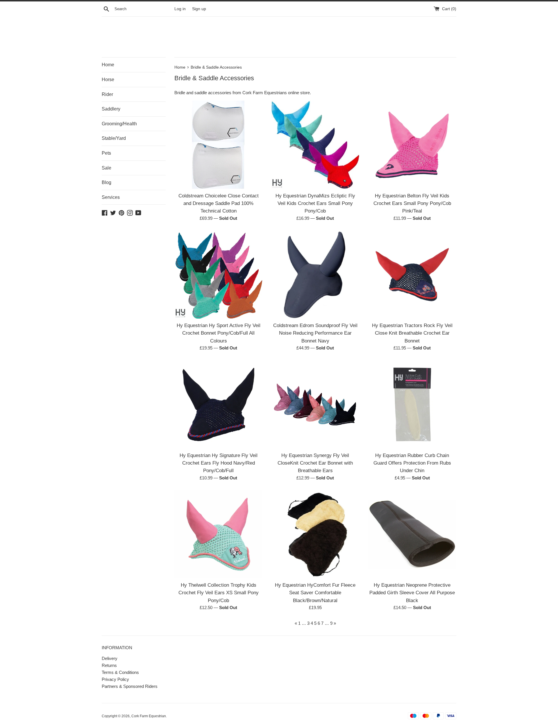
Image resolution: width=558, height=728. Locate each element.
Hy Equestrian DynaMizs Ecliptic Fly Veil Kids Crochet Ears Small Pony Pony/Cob (315, 203)
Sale (106, 167)
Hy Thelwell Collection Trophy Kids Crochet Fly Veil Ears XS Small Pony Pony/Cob (218, 592)
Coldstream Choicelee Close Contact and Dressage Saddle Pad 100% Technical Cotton (218, 203)
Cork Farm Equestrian (148, 716)
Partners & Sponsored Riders (130, 686)
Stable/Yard (114, 138)
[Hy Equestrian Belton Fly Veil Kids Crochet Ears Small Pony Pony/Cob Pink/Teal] (412, 145)
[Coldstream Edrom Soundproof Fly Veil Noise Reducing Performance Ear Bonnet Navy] (315, 275)
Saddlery (111, 108)
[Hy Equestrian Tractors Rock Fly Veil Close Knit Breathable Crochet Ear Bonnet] (412, 275)
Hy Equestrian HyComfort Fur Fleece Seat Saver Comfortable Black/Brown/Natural (315, 592)
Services (111, 197)
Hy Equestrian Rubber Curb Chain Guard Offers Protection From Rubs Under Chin (412, 463)
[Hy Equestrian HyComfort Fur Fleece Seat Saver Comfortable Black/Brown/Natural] (315, 534)
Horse (108, 79)
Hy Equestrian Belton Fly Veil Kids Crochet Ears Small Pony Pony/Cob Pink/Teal (412, 203)
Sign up (199, 9)
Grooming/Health (119, 123)
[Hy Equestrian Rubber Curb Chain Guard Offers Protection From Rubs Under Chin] (412, 404)
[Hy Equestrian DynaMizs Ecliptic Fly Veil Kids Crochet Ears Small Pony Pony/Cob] (315, 145)
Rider (107, 94)
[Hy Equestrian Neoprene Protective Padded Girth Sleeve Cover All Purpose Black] (412, 534)
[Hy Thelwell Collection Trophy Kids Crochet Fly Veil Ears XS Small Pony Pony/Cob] (218, 534)
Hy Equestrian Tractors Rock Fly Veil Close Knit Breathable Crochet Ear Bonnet (412, 333)
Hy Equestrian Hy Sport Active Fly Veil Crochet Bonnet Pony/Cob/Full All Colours (218, 333)
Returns (109, 665)
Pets (106, 153)
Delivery (109, 658)
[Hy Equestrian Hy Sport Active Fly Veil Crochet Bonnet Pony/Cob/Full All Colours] (218, 275)
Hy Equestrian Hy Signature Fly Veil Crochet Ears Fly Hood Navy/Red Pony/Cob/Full (218, 463)
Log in (180, 9)
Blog (106, 182)
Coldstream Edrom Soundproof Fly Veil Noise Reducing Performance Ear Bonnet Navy (315, 333)
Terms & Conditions (120, 672)
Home (108, 64)
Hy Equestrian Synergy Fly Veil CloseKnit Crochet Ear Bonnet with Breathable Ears (315, 463)
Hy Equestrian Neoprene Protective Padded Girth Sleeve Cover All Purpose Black (412, 592)
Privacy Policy (115, 679)
